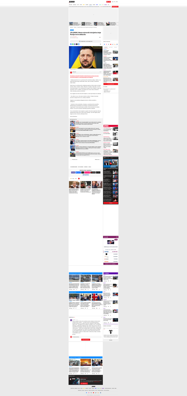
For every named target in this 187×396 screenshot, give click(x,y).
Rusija (90, 166)
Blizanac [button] (108, 328)
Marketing (79, 390)
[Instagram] (107, 44)
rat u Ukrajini (80, 166)
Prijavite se (85, 383)
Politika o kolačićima (92, 390)
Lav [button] (112, 328)
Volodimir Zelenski (74, 166)
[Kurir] (72, 1)
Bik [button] (106, 328)
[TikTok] (113, 44)
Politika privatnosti (100, 390)
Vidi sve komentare (85, 339)
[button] (100, 37)
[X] (109, 44)
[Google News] (117, 44)
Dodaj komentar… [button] (76, 336)
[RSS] (115, 44)
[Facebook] (104, 44)
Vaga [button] (117, 328)
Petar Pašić (75, 36)
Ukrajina (85, 166)
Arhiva (96, 390)
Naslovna (71, 27)
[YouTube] (111, 44)
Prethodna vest (74, 159)
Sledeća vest (97, 159)
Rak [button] (110, 328)
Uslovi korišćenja (106, 390)
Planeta (75, 27)
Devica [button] (115, 328)
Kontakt (83, 390)
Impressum (86, 390)
